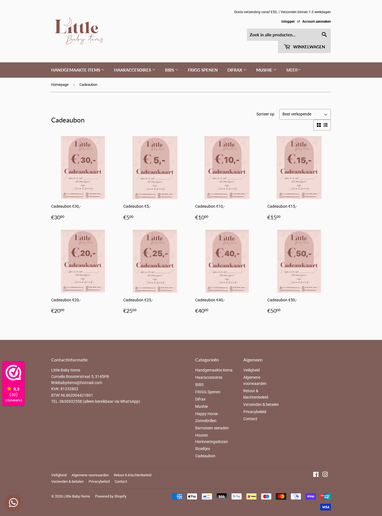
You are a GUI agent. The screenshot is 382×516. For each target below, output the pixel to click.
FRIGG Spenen (203, 69)
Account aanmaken (316, 21)
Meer (292, 70)
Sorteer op (265, 114)
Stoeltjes (202, 448)
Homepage (60, 84)
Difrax (235, 69)
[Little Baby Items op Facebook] (316, 475)
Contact (250, 418)
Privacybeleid (254, 412)
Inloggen (288, 21)
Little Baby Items (76, 496)
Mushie (264, 69)
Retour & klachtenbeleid (132, 475)
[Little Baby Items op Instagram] (325, 475)
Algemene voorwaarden (90, 475)
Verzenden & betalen (261, 404)
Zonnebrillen (205, 420)
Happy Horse (206, 413)
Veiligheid (251, 370)
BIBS (170, 69)
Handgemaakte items (76, 69)
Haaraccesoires (133, 69)
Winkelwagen (308, 46)
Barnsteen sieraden (212, 428)
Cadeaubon (205, 456)
